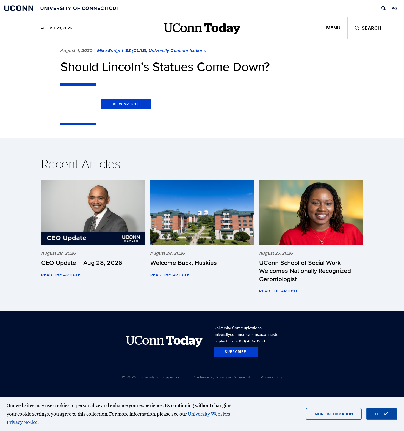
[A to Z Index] (394, 8)
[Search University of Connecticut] (383, 8)
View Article (126, 104)
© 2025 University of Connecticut (151, 377)
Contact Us (223, 341)
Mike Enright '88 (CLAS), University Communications (151, 50)
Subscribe (235, 351)
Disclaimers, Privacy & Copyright (221, 377)
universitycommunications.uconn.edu (246, 334)
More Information (334, 414)
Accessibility (271, 377)
